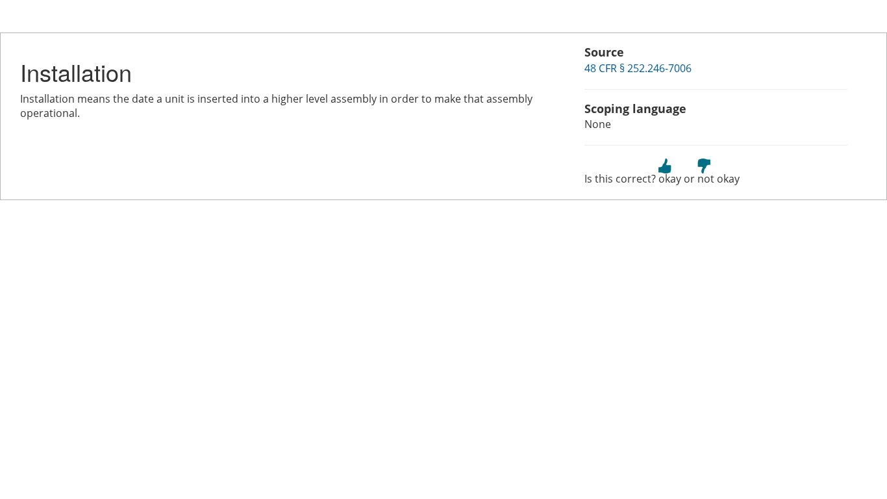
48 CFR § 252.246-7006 (638, 68)
